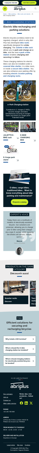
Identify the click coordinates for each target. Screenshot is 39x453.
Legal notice (11, 445)
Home (5, 14)
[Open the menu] (4, 8)
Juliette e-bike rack (24, 48)
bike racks (24, 43)
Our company (8, 394)
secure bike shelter (20, 69)
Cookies (27, 445)
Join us (5, 397)
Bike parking (12, 14)
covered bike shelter (12, 66)
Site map (20, 445)
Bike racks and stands (24, 14)
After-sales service (9, 403)
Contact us (7, 400)
